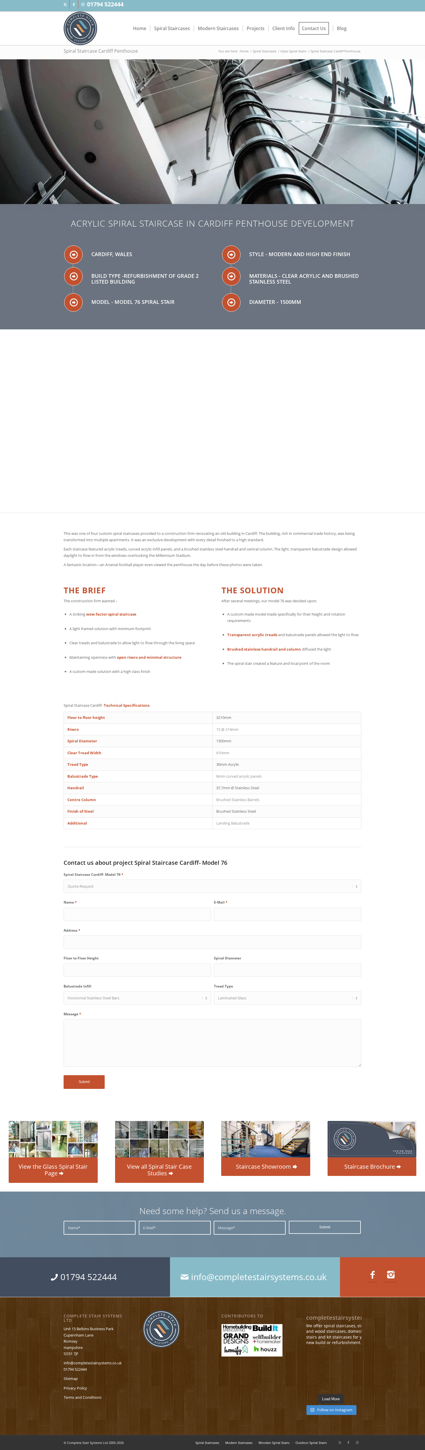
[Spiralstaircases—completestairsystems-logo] (80, 28)
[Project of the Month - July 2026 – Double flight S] (352, 1357)
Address (72, 930)
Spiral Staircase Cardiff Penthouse (101, 51)
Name (70, 902)
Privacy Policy (75, 1388)
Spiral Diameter (227, 958)
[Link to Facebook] (74, 4)
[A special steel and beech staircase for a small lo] (331, 1357)
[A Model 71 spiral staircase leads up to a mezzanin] (352, 1384)
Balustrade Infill (77, 986)
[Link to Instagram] (82, 4)
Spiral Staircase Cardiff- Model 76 (93, 874)
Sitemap (71, 1378)
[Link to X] (65, 4)
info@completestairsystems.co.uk (93, 1362)
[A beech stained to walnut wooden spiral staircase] (309, 1357)
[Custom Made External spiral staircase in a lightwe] (309, 1384)
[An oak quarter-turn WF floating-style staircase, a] (352, 1371)
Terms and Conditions (82, 1397)
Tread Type (223, 986)
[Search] (356, 28)
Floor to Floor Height (81, 958)
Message (72, 1014)
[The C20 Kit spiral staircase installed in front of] (309, 1371)
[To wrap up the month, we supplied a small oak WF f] (331, 1384)
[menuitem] (139, 28)
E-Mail (221, 902)
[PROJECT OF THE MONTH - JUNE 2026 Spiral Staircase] (331, 1371)
